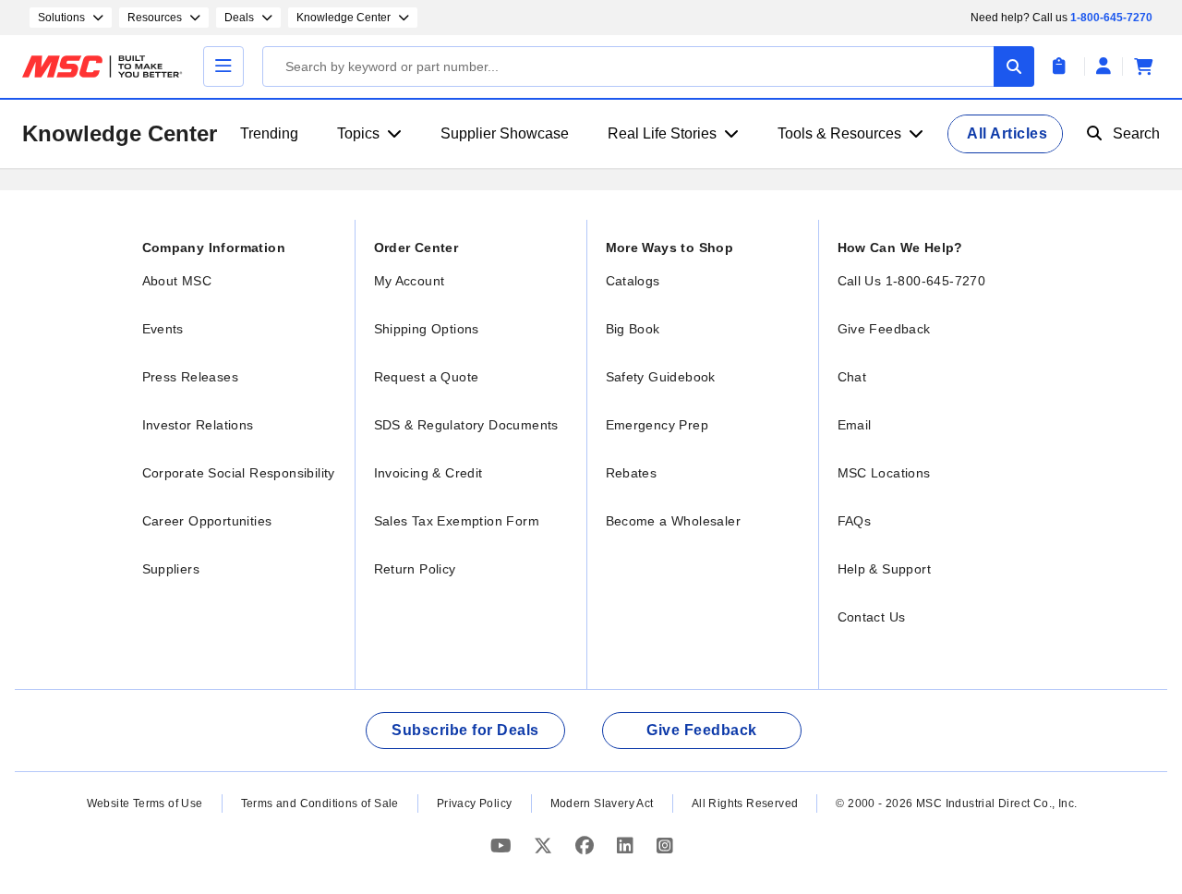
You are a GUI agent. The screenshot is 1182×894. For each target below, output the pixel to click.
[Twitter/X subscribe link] (545, 845)
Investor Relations (198, 424)
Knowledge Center (119, 133)
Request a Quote (426, 376)
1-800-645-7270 (1111, 17)
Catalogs (633, 280)
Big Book (633, 328)
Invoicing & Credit (428, 472)
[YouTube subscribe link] (503, 845)
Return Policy (415, 569)
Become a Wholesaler (674, 520)
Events (163, 328)
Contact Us (872, 617)
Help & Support (885, 569)
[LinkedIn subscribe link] (627, 845)
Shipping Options (426, 328)
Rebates (631, 472)
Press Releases (190, 376)
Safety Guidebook (661, 376)
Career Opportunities (207, 520)
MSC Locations (884, 472)
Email (855, 424)
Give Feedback (884, 328)
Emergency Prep (657, 424)
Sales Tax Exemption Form (457, 520)
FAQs (855, 520)
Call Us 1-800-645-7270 (912, 280)
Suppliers (171, 569)
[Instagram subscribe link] (665, 845)
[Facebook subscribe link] (586, 845)
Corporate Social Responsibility (238, 472)
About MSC (177, 280)
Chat (852, 376)
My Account (409, 280)
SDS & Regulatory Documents (466, 424)
